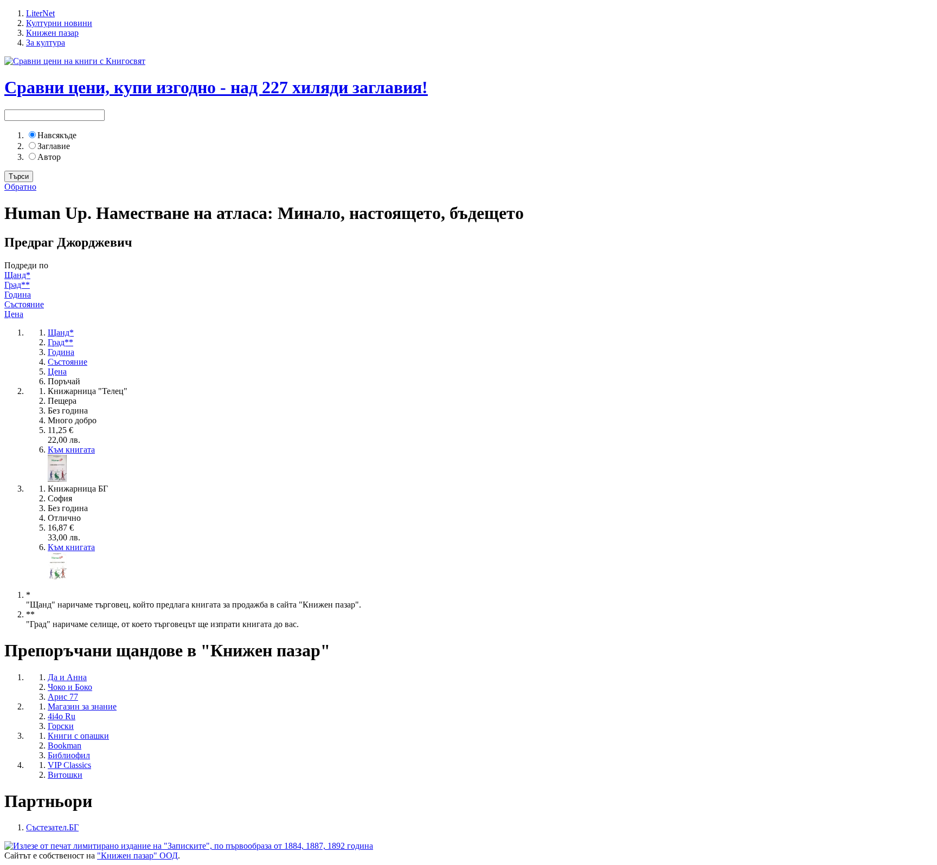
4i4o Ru (61, 716)
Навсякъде (56, 135)
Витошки (65, 774)
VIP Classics (69, 765)
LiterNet (40, 13)
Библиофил (69, 755)
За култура (45, 42)
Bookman (64, 745)
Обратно (20, 186)
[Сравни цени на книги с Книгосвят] (74, 61)
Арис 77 (63, 696)
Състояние (24, 304)
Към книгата (71, 449)
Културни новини (59, 23)
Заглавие (53, 146)
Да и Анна (67, 677)
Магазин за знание (82, 706)
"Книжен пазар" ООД (137, 855)
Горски (61, 726)
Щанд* (17, 275)
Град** (17, 284)
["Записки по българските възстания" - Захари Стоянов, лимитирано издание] (188, 845)
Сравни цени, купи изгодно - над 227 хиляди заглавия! (216, 87)
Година (17, 294)
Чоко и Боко (70, 687)
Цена (13, 314)
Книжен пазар (52, 32)
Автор (49, 157)
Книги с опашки (78, 735)
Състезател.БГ (52, 827)
